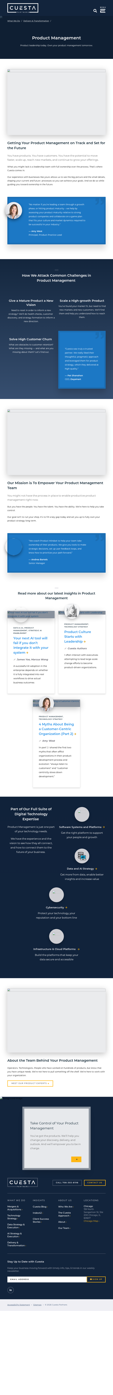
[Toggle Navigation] (102, 9)
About (61, 1222)
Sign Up (97, 1279)
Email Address (19, 1279)
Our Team (63, 1228)
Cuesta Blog (39, 1207)
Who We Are (65, 1207)
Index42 (37, 1213)
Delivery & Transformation (36, 21)
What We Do (13, 21)
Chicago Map (91, 1221)
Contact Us (94, 1183)
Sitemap (37, 1305)
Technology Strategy (13, 1217)
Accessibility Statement (18, 1305)
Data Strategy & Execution (16, 1226)
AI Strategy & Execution (14, 1235)
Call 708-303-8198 (67, 1183)
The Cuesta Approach (64, 1214)
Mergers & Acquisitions (14, 1208)
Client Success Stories (41, 1220)
